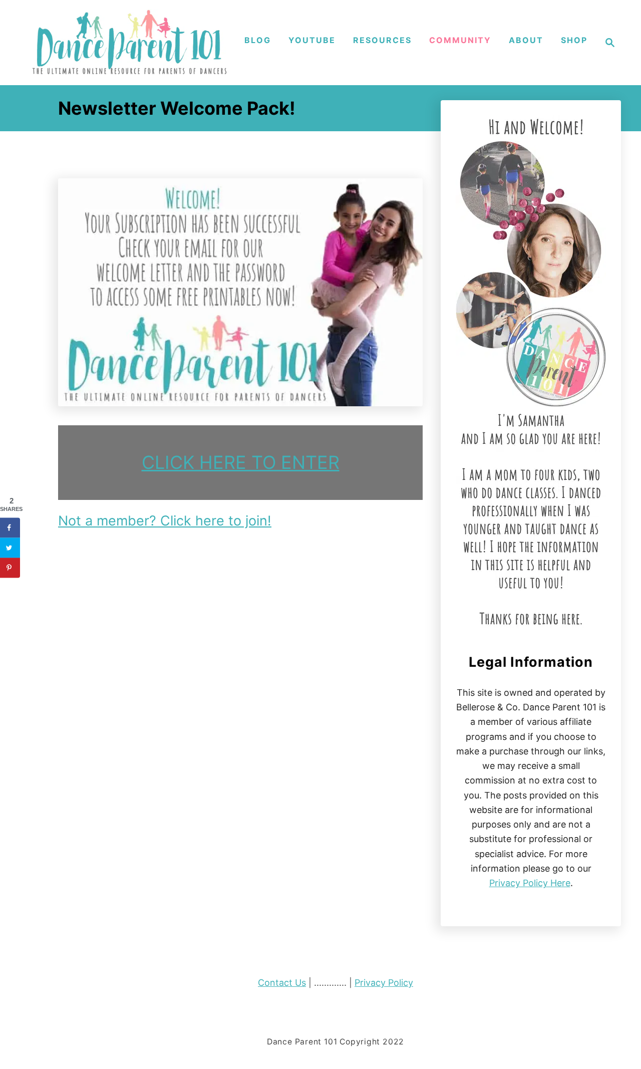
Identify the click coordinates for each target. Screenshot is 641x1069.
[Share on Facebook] (10, 527)
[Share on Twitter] (10, 548)
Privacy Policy (384, 982)
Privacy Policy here (529, 883)
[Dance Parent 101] (130, 42)
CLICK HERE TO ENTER (241, 462)
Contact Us (282, 982)
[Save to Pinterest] (10, 568)
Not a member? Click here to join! (164, 520)
